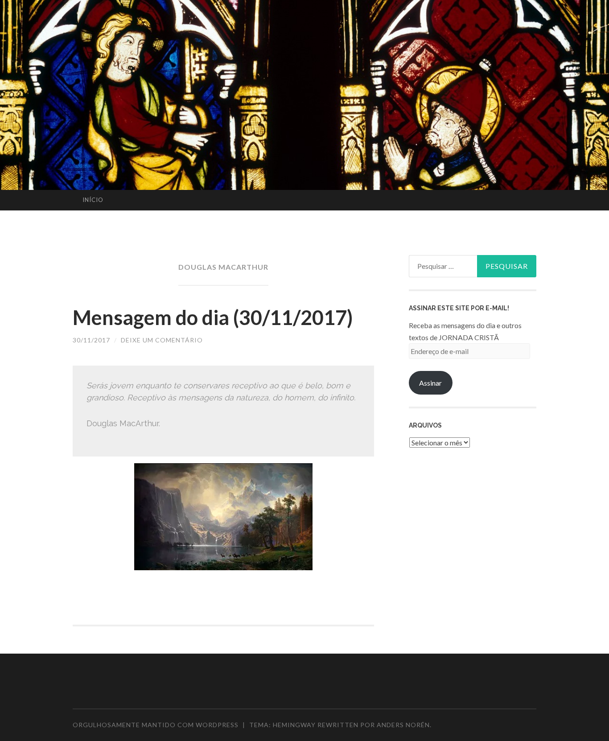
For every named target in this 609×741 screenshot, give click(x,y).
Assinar (430, 383)
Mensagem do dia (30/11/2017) (213, 317)
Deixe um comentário (162, 340)
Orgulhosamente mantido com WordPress (156, 725)
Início (92, 199)
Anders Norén (403, 725)
